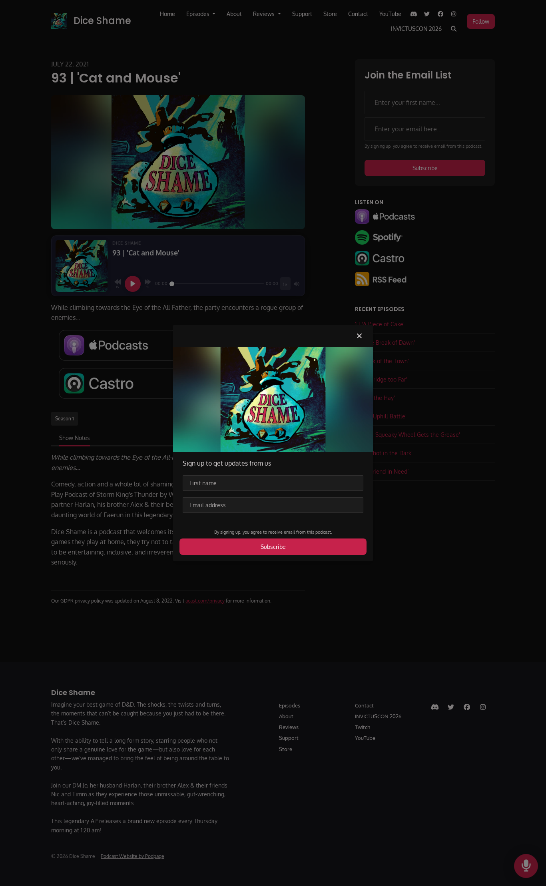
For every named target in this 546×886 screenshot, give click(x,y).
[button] (359, 336)
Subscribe (273, 546)
